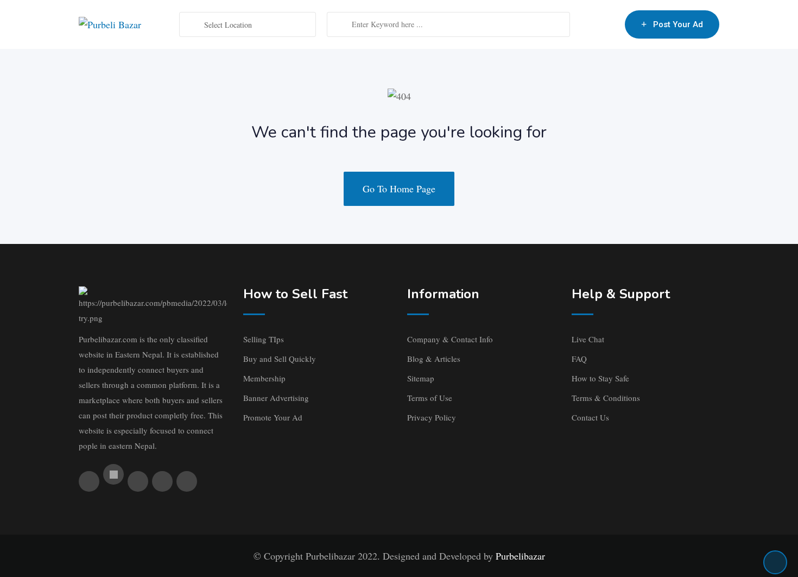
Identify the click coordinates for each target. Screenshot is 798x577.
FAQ (579, 358)
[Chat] (593, 24)
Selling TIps (263, 339)
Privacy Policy (431, 417)
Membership (264, 378)
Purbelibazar (520, 555)
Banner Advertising (276, 397)
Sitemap (420, 378)
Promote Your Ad (272, 417)
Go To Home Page (399, 188)
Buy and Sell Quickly (279, 358)
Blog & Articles (433, 358)
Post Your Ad (678, 24)
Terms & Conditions (606, 397)
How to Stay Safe (600, 378)
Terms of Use (429, 397)
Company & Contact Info (450, 339)
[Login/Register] (611, 24)
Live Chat (588, 339)
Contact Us (590, 417)
